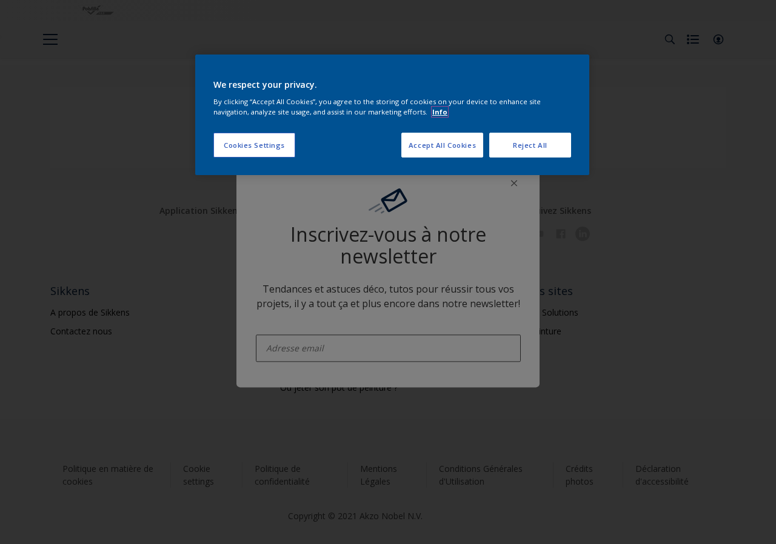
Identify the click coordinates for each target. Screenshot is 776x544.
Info (439, 111)
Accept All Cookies (442, 145)
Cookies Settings (254, 145)
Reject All (530, 145)
